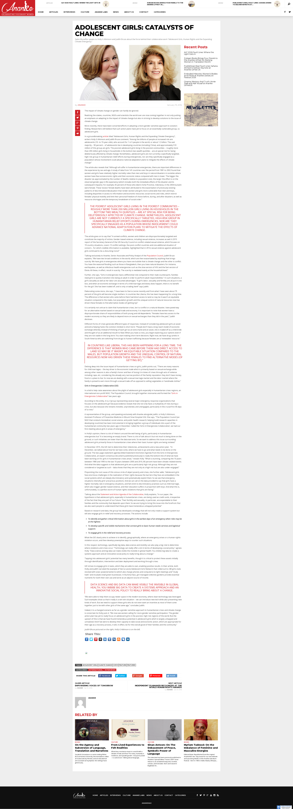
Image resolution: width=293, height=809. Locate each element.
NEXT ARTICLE (175, 683)
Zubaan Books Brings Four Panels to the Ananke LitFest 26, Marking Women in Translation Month (201, 60)
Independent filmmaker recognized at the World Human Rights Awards (158, 686)
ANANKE (82, 105)
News (116, 12)
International (96, 670)
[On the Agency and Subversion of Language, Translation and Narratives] (92, 729)
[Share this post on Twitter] (77, 117)
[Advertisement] (129, 656)
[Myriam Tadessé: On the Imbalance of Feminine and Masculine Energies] (201, 729)
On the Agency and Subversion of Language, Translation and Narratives (91, 747)
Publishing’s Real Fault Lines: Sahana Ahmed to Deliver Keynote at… (252, 3)
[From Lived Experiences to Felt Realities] (128, 729)
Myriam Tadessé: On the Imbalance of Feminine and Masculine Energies (201, 747)
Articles (49, 3)
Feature (122, 665)
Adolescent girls (90, 665)
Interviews (69, 12)
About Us (129, 12)
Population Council (155, 255)
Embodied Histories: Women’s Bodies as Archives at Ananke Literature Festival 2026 (200, 76)
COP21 (115, 665)
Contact (143, 12)
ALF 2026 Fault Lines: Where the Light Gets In (80, 3)
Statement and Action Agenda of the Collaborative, (122, 494)
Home (41, 12)
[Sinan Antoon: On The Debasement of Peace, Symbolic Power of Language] (165, 729)
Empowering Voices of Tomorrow (94, 686)
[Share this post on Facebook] (77, 112)
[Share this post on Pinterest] (77, 128)
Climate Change (105, 665)
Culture (85, 12)
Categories (160, 12)
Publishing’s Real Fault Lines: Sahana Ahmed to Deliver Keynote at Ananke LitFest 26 (201, 68)
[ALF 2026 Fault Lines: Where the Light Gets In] (106, 4)
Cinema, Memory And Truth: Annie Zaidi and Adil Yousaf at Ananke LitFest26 (200, 83)
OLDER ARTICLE (82, 683)
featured (131, 665)
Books (135, 3)
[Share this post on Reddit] (77, 133)
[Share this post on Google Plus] (77, 122)
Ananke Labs (101, 12)
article (105, 136)
